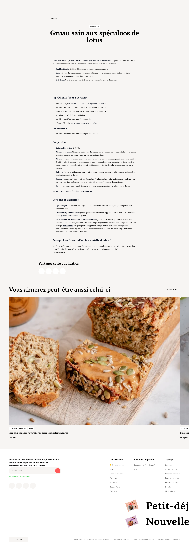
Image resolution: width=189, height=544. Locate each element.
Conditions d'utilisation (121, 539)
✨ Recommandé (117, 465)
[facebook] (41, 271)
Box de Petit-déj (116, 487)
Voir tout (172, 289)
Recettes (168, 487)
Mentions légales (164, 539)
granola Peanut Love (69, 216)
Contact (168, 465)
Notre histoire (171, 469)
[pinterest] (26, 486)
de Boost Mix (68, 226)
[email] (63, 271)
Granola (113, 469)
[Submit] (57, 470)
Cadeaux (113, 491)
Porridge (113, 478)
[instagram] (19, 486)
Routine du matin (172, 478)
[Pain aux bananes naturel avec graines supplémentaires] (94, 361)
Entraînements (171, 483)
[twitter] (49, 271)
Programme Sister (172, 474)
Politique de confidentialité (144, 539)
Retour (54, 19)
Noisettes (113, 483)
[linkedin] (55, 271)
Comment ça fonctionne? (144, 465)
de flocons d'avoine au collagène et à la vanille (87, 104)
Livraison (176, 539)
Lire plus (12, 438)
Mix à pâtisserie (116, 474)
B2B (135, 469)
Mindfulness (170, 491)
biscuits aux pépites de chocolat (84, 123)
